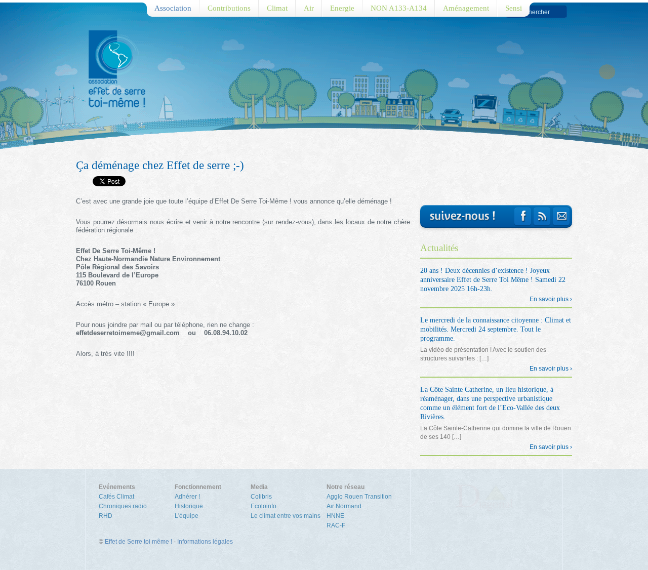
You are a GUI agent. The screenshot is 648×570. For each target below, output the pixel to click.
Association (172, 8)
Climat (277, 8)
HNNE (335, 516)
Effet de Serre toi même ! (138, 541)
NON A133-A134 (399, 8)
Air (309, 8)
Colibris (261, 497)
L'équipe (186, 516)
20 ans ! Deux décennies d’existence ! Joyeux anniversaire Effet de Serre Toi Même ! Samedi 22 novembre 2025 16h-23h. (492, 280)
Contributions (229, 8)
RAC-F (336, 525)
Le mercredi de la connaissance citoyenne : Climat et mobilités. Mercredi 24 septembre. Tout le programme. (495, 329)
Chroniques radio (123, 506)
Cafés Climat (116, 497)
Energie (342, 8)
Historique (189, 506)
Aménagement (466, 8)
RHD (105, 516)
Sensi (513, 8)
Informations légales (205, 541)
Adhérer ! (187, 497)
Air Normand (344, 506)
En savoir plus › (551, 299)
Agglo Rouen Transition (359, 497)
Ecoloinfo (263, 506)
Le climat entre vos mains (285, 516)
